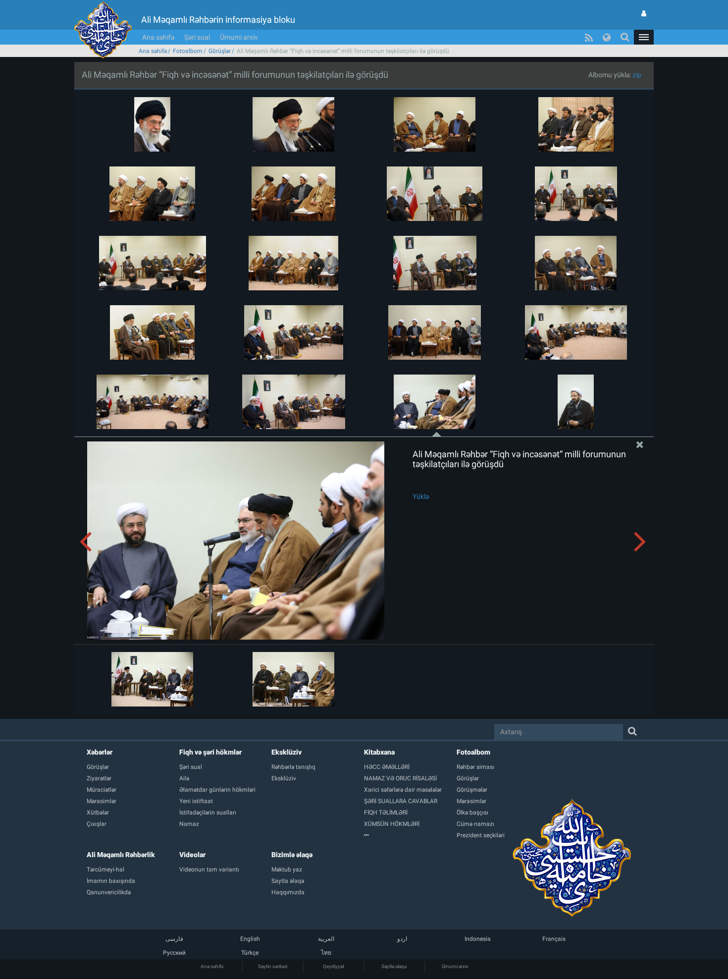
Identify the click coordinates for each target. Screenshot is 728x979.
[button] (644, 37)
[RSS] (589, 37)
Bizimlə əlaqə (291, 855)
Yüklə (421, 496)
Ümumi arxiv (239, 37)
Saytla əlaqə (394, 966)
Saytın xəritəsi (272, 966)
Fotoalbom (188, 51)
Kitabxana (379, 752)
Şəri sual (197, 37)
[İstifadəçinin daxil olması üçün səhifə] (644, 13)
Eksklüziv (286, 752)
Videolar (192, 855)
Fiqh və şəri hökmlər (210, 752)
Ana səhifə (158, 37)
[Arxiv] (410, 835)
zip (636, 75)
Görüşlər (219, 51)
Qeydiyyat (333, 966)
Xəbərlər (99, 752)
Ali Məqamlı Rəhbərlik (121, 855)
